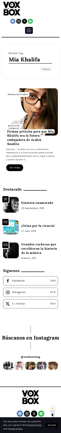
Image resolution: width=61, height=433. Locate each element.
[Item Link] (30, 112)
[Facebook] (12, 21)
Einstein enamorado (37, 203)
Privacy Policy (34, 425)
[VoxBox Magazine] (11, 8)
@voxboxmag (30, 357)
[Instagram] (18, 21)
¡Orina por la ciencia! (38, 226)
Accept (52, 425)
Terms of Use (15, 428)
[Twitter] (30, 303)
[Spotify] (30, 21)
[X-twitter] (24, 21)
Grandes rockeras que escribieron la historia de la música (39, 248)
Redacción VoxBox (18, 94)
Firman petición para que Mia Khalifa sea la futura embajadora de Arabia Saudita (30, 137)
